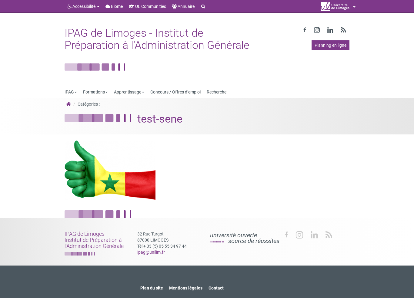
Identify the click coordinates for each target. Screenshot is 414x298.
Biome (116, 6)
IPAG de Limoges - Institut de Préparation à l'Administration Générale (157, 39)
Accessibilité (84, 6)
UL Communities (150, 6)
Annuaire (186, 6)
